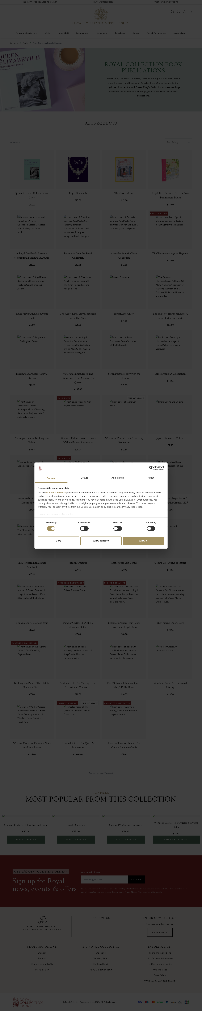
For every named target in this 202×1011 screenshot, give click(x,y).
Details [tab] (84, 478)
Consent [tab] (51, 478)
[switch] (84, 528)
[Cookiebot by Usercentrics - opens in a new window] (151, 468)
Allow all (143, 541)
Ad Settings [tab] (117, 478)
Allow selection (101, 541)
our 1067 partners (56, 492)
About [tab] (151, 478)
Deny (58, 541)
